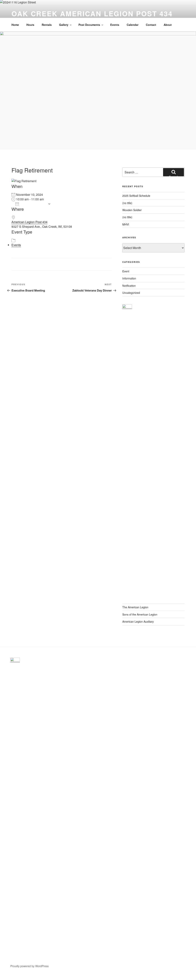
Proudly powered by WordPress (29, 966)
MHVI (125, 224)
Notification (129, 285)
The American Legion (135, 607)
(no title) (127, 203)
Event (125, 271)
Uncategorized (131, 293)
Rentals (47, 25)
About (168, 25)
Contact (151, 25)
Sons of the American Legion (139, 614)
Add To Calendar (33, 204)
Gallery (63, 25)
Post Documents (89, 25)
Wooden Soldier (132, 210)
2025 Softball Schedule (136, 196)
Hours (30, 25)
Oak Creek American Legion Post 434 (92, 13)
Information (129, 278)
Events (114, 25)
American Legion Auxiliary (138, 621)
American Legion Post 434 (29, 222)
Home (15, 25)
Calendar (132, 25)
